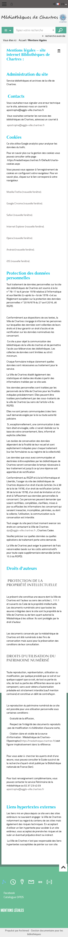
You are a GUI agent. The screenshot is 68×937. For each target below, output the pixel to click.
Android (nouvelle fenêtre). (21, 249)
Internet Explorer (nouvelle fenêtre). (25, 226)
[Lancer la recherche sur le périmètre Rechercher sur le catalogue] (60, 30)
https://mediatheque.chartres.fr (38, 740)
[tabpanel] (34, 895)
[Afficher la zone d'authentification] (12, 4)
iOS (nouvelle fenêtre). (18, 261)
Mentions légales (12, 910)
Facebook (9, 893)
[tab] (4, 882)
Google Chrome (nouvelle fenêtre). (25, 203)
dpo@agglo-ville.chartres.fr (21, 530)
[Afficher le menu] (4, 4)
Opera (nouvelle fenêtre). (20, 238)
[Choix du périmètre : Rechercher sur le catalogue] (8, 30)
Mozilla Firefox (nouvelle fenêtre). (24, 191)
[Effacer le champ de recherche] (54, 30)
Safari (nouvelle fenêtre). (20, 215)
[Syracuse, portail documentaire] (34, 18)
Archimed (24, 930)
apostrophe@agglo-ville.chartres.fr (26, 125)
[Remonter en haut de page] (63, 868)
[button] (54, 4)
